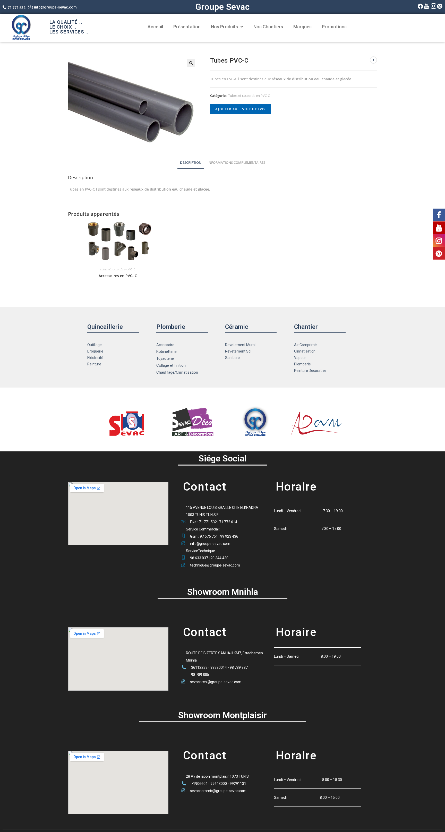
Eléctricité (95, 358)
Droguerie (95, 351)
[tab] (190, 163)
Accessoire (165, 345)
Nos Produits (224, 26)
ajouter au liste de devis (240, 109)
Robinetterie (166, 351)
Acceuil (155, 26)
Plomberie (302, 364)
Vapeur (300, 358)
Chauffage (165, 372)
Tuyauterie (165, 358)
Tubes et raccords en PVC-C (249, 95)
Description (190, 162)
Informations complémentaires (236, 162)
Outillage (94, 345)
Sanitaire (232, 358)
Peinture (94, 364)
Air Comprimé (305, 345)
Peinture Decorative (310, 370)
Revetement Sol (238, 351)
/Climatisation (186, 372)
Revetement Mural (240, 345)
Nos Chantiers (268, 26)
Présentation (187, 26)
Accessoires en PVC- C (118, 275)
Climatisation (304, 351)
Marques (302, 26)
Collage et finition (171, 365)
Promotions (334, 26)
